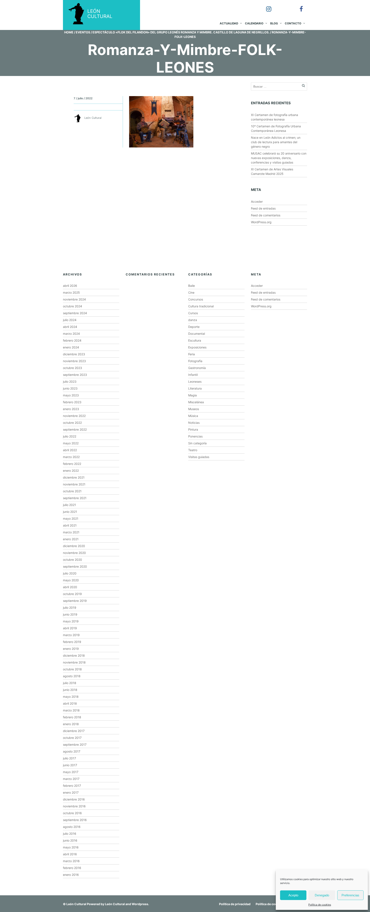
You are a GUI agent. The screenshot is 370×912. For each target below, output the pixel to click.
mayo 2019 (71, 621)
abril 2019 (70, 628)
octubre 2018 (72, 669)
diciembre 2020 (74, 546)
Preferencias (350, 895)
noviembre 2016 (74, 806)
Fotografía (195, 361)
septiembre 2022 (75, 429)
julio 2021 (69, 505)
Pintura (193, 429)
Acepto (293, 895)
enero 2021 (71, 539)
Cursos (193, 313)
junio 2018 (70, 690)
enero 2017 (71, 792)
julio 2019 (69, 607)
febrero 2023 (72, 402)
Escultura (194, 340)
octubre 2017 (72, 737)
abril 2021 (70, 525)
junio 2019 (70, 614)
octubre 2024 (72, 306)
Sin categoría (197, 443)
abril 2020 (70, 587)
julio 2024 (69, 320)
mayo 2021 (70, 518)
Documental (196, 333)
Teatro (192, 450)
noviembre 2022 (74, 416)
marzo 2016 (71, 861)
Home (68, 32)
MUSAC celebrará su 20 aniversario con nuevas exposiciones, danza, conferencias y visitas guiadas (278, 158)
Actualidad (229, 23)
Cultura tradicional (201, 306)
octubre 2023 (72, 368)
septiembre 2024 (75, 313)
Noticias (194, 422)
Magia (192, 395)
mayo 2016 (71, 847)
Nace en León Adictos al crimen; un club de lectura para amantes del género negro (275, 142)
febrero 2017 (72, 785)
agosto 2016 (72, 827)
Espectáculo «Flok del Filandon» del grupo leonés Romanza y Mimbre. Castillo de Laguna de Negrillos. (180, 32)
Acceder (257, 201)
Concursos (195, 299)
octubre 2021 (72, 491)
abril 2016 (70, 854)
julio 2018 (69, 683)
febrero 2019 (72, 642)
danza (192, 320)
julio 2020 (69, 573)
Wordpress (140, 904)
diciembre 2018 (74, 655)
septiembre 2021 (75, 498)
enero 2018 (71, 724)
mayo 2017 (70, 772)
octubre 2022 (72, 422)
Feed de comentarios (265, 215)
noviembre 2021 (74, 484)
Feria (191, 354)
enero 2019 (71, 648)
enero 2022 (71, 470)
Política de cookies (319, 904)
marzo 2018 (71, 710)
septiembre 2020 (75, 566)
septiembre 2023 (75, 374)
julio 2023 (69, 381)
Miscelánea (196, 402)
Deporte (194, 327)
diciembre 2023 (74, 354)
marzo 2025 (71, 292)
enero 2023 (71, 409)
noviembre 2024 (74, 299)
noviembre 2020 (74, 553)
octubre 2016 (72, 813)
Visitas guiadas (198, 457)
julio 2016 (69, 833)
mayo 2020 (71, 580)
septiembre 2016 (75, 820)
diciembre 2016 (74, 799)
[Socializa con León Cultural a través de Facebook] (298, 6)
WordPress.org (261, 222)
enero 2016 (71, 874)
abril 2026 (70, 285)
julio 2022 (69, 436)
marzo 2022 (71, 457)
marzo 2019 (71, 635)
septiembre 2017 (75, 744)
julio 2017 (69, 758)
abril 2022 (70, 450)
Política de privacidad (235, 904)
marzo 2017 (71, 779)
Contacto (293, 23)
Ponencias (195, 436)
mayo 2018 (71, 696)
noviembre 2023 (74, 361)
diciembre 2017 (74, 731)
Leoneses (194, 381)
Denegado (322, 895)
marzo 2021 (71, 532)
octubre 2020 (72, 559)
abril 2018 (70, 703)
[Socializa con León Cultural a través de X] (282, 6)
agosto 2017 (71, 751)
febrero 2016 (72, 868)
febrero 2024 (72, 340)
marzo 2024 (71, 333)
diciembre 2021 (74, 477)
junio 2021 (70, 511)
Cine (191, 292)
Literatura (195, 388)
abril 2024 (70, 327)
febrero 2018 (72, 717)
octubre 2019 (72, 594)
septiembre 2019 (75, 601)
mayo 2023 (71, 395)
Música (193, 416)
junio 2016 (70, 840)
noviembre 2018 (74, 662)
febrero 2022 (72, 464)
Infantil (193, 374)
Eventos (83, 32)
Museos (193, 409)
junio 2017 (70, 765)
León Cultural (76, 904)
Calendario (254, 23)
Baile (191, 285)
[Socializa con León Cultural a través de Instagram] (266, 6)
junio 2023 (70, 388)
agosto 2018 (72, 676)
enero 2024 (71, 347)
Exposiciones (197, 347)
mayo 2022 (71, 443)
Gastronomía (197, 368)
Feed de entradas (263, 208)
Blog (274, 23)
